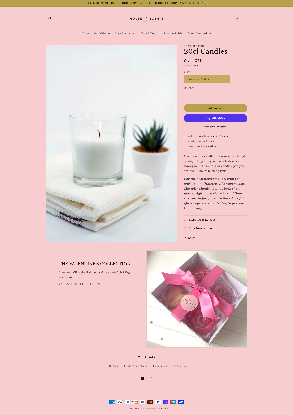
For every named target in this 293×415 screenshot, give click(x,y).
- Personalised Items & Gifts (168, 366)
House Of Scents (141, 408)
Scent (187, 72)
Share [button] (191, 238)
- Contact (113, 366)
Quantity (189, 88)
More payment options (216, 126)
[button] (50, 18)
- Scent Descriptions (134, 366)
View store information (202, 146)
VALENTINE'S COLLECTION (79, 284)
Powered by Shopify (158, 408)
